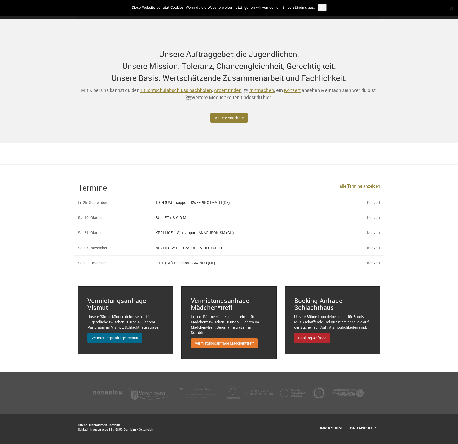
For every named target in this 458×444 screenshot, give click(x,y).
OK (322, 7)
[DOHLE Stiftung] (260, 392)
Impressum (331, 427)
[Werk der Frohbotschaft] (293, 392)
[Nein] (451, 8)
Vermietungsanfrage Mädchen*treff (224, 343)
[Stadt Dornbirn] (107, 392)
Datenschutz (363, 427)
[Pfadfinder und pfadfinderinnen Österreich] (347, 392)
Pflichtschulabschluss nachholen (176, 90)
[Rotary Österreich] (319, 392)
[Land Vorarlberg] (149, 392)
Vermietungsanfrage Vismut (114, 337)
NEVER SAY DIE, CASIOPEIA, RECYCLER (189, 247)
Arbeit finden (227, 90)
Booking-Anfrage (312, 337)
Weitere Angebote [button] (229, 117)
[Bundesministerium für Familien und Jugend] (198, 392)
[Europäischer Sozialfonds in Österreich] (233, 392)
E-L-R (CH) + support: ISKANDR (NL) (185, 262)
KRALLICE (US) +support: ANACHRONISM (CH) (195, 232)
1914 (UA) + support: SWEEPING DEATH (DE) (193, 202)
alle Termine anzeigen (360, 186)
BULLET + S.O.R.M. (171, 217)
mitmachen (261, 90)
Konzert (292, 90)
